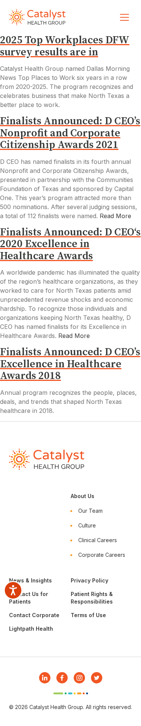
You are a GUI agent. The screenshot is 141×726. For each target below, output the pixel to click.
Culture (87, 525)
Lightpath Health (31, 628)
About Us (82, 496)
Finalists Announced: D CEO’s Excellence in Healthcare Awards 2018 (70, 363)
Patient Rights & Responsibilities (92, 598)
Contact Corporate (34, 615)
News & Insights (30, 580)
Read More (115, 216)
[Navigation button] (124, 17)
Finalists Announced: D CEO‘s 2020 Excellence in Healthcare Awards (70, 244)
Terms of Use (88, 615)
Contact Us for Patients (28, 598)
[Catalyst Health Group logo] (37, 17)
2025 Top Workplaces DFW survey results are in (64, 46)
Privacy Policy (89, 580)
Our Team (90, 510)
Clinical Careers (97, 540)
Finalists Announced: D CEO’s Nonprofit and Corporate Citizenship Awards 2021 (70, 133)
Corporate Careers (101, 555)
